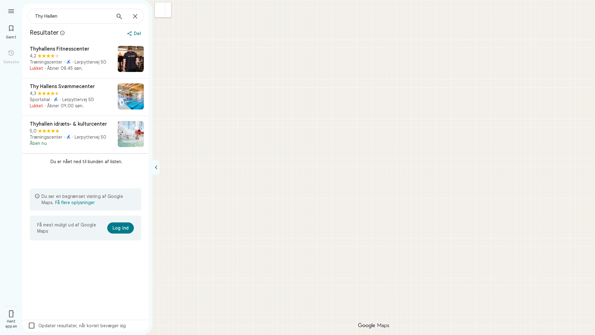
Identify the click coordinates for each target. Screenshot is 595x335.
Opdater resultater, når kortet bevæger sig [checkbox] (77, 325)
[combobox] (73, 16)
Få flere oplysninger (75, 202)
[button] (160, 9)
